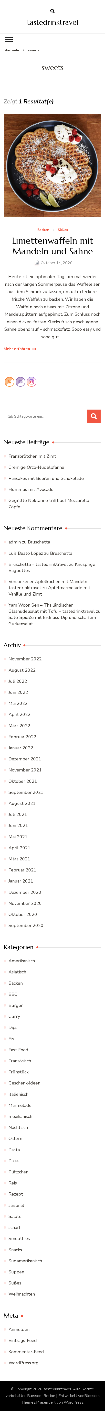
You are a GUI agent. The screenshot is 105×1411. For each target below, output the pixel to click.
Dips (13, 1027)
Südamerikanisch (25, 1261)
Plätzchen (18, 1172)
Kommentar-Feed (26, 1352)
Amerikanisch (22, 961)
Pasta (14, 1150)
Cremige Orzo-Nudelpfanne (36, 467)
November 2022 (25, 659)
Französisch (20, 1061)
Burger (16, 1005)
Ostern (15, 1138)
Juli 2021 (18, 814)
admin (15, 542)
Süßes (63, 230)
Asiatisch (17, 972)
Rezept (16, 1194)
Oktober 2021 (23, 781)
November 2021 (25, 770)
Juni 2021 (18, 825)
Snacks (15, 1250)
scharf (14, 1227)
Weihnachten (22, 1294)
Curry (14, 1016)
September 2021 (26, 792)
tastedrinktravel (52, 22)
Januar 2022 (21, 748)
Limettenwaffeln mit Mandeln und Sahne (52, 246)
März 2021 (19, 859)
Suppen (16, 1272)
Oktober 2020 (23, 914)
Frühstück (19, 1072)
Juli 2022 (18, 681)
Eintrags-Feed (23, 1340)
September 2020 (26, 925)
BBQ (13, 994)
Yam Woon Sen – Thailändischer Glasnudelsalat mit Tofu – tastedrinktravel (52, 608)
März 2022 (19, 726)
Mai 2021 (18, 837)
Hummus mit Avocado (31, 489)
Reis (13, 1183)
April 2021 (20, 848)
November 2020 (25, 903)
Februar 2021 (22, 870)
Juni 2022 (18, 692)
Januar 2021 (21, 881)
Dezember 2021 (25, 759)
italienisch (18, 1094)
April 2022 (20, 714)
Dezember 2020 (25, 892)
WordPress (74, 1402)
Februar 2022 (22, 737)
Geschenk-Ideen (24, 1083)
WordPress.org (24, 1363)
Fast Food (18, 1050)
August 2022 (22, 670)
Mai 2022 (18, 703)
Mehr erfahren (17, 349)
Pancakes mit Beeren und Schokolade (46, 478)
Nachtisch (18, 1127)
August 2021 (22, 803)
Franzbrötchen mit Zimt (32, 456)
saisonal (16, 1205)
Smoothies (19, 1238)
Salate (15, 1216)
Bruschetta (39, 542)
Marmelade (20, 1105)
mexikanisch (20, 1116)
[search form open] (52, 11)
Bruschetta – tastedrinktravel (38, 564)
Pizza (14, 1161)
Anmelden (19, 1329)
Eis (11, 1039)
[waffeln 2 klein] (52, 165)
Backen (43, 230)
